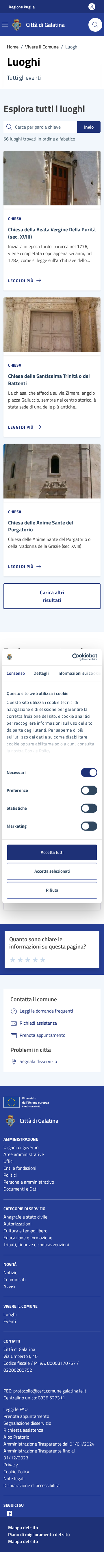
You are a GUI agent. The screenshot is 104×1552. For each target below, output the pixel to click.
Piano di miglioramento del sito (39, 1534)
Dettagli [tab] (41, 673)
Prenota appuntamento (26, 1416)
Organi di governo (20, 1147)
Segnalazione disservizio (27, 1423)
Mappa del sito (23, 1527)
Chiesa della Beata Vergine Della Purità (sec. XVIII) (52, 233)
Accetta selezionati (52, 871)
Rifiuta (52, 889)
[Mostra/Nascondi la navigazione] (5, 24)
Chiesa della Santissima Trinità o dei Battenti (49, 380)
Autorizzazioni (17, 1223)
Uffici (8, 1161)
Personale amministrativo (28, 1181)
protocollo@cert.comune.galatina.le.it (49, 1390)
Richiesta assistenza (23, 1430)
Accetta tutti (52, 852)
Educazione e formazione (27, 1237)
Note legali (14, 1478)
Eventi (9, 1321)
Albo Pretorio (16, 1436)
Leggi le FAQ (15, 1409)
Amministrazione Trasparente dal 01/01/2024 (48, 1443)
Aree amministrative (23, 1154)
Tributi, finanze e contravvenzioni (36, 1244)
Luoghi (10, 1314)
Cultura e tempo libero (25, 1230)
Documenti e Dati (20, 1188)
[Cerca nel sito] (95, 25)
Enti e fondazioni (19, 1168)
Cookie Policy (16, 1471)
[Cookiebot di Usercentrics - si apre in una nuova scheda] (73, 657)
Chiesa (14, 218)
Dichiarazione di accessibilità (31, 1485)
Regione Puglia (22, 7)
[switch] (89, 790)
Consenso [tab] (16, 673)
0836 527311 (51, 1397)
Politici (10, 1175)
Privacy (10, 1464)
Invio (89, 126)
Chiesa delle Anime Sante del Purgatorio (40, 526)
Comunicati (14, 1279)
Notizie (10, 1272)
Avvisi (9, 1286)
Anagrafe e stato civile (25, 1216)
